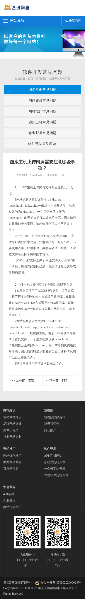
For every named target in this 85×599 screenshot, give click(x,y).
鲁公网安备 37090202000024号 (60, 582)
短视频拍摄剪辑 (54, 417)
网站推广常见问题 (42, 111)
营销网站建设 (12, 417)
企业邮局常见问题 (42, 133)
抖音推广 (50, 430)
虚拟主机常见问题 (42, 122)
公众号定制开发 (54, 468)
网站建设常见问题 (42, 100)
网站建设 (9, 410)
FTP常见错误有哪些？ (61, 380)
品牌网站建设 (12, 423)
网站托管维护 (12, 507)
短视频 (48, 410)
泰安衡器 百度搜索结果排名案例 (27, 380)
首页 (30, 78)
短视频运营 (51, 423)
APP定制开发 (53, 455)
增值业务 (9, 487)
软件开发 (50, 448)
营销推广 (9, 448)
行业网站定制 (12, 436)
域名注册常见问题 (42, 89)
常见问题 (41, 78)
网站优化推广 (12, 455)
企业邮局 (9, 500)
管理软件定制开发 (56, 475)
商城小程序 (11, 430)
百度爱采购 (11, 468)
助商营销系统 (12, 462)
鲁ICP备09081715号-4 (18, 582)
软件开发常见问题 (59, 78)
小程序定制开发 (54, 462)
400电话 (8, 494)
